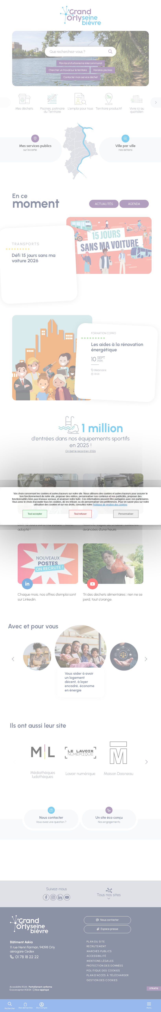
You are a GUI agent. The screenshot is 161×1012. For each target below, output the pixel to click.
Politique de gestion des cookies (110, 504)
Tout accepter (35, 514)
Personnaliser (125, 514)
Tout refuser (80, 514)
